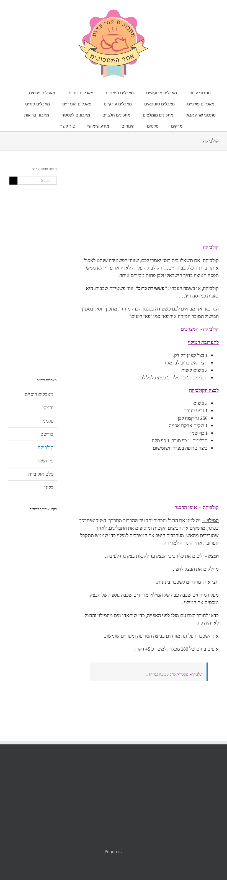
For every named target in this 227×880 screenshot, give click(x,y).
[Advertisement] (149, 205)
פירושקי (45, 460)
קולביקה (45, 447)
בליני (48, 487)
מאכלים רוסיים (39, 394)
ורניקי (47, 407)
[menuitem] (194, 92)
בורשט (46, 434)
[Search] (46, 125)
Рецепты (113, 851)
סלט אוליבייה (40, 474)
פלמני (48, 421)
